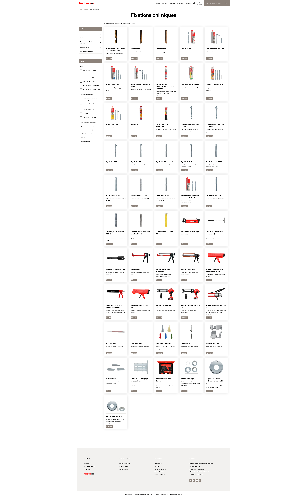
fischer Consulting (124, 464)
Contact (188, 3)
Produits (86, 9)
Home (80, 9)
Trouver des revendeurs (196, 474)
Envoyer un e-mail (89, 466)
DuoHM (156, 466)
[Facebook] (190, 480)
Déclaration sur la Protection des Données (171, 494)
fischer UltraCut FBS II (160, 469)
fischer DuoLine (159, 472)
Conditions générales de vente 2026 (143, 494)
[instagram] (200, 480)
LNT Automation (124, 466)
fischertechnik (123, 469)
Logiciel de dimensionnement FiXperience (201, 464)
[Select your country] (194, 3)
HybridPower (158, 464)
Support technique (194, 466)
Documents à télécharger (196, 469)
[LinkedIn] (194, 480)
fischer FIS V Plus (159, 474)
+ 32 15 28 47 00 (89, 469)
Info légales (156, 494)
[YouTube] (197, 480)
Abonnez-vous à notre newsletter (199, 472)
